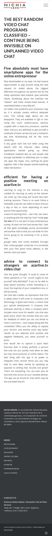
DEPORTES (8, 460)
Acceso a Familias (10, 473)
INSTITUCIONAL (9, 444)
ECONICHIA (8, 464)
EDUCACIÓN (8, 452)
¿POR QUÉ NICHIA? (11, 448)
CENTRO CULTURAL (11, 456)
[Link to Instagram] (46, 533)
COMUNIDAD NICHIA (11, 469)
